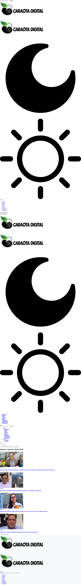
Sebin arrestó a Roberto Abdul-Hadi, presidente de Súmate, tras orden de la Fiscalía (19, 532)
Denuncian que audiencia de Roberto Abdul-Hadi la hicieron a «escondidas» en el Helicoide (20, 490)
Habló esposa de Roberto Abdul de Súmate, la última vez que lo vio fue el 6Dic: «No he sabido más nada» (24, 511)
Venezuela (2, 467)
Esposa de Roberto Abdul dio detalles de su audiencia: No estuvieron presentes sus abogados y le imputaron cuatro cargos (27, 469)
